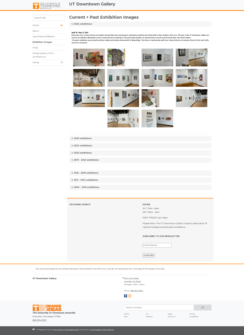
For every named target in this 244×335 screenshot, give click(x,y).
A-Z (147, 314)
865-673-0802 (137, 291)
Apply (170, 314)
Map (125, 316)
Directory (149, 316)
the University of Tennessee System (66, 330)
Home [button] (36, 25)
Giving (36, 62)
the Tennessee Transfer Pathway (102, 330)
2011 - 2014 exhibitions (85, 180)
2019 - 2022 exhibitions (86, 160)
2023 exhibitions (82, 153)
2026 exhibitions (82, 24)
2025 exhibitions (82, 138)
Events (126, 314)
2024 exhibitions (82, 145)
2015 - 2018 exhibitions (85, 173)
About (36, 31)
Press (35, 47)
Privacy (192, 314)
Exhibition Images (42, 42)
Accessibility (194, 316)
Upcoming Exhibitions (44, 36)
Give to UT (171, 316)
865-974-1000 (39, 320)
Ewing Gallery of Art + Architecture (44, 55)
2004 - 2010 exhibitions (86, 187)
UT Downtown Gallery (92, 4)
